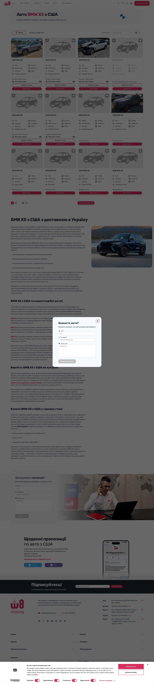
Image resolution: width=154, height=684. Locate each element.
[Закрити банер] (147, 664)
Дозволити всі (131, 666)
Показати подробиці (105, 680)
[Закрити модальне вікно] (97, 321)
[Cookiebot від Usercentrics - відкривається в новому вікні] (15, 680)
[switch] (56, 680)
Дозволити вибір (131, 672)
